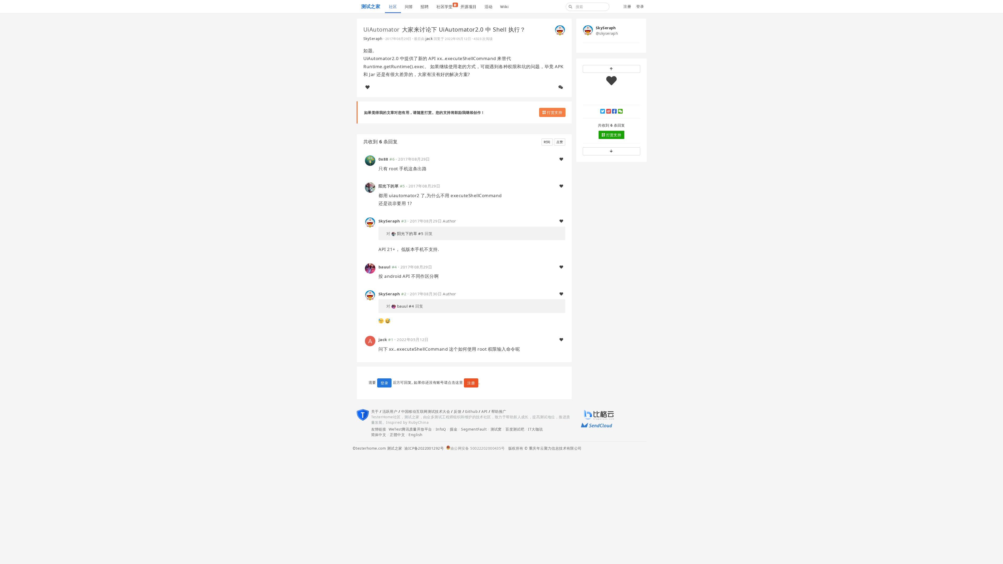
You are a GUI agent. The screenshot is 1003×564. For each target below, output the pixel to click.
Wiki (504, 6)
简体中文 (378, 434)
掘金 (453, 429)
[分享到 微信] (620, 111)
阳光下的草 (388, 186)
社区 (393, 6)
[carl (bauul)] (370, 267)
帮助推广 (498, 411)
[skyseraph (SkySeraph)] (560, 30)
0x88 (383, 159)
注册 (627, 6)
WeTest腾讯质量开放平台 (410, 429)
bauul (384, 266)
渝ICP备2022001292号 (423, 448)
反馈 (457, 411)
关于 (375, 411)
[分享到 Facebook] (614, 111)
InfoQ (441, 429)
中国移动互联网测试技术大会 (425, 411)
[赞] (367, 87)
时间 (547, 142)
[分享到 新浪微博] (608, 111)
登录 (640, 6)
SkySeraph (373, 38)
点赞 (559, 142)
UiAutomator (381, 29)
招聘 (425, 6)
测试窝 (496, 429)
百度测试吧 (514, 429)
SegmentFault (474, 429)
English (415, 434)
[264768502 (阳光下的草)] (370, 187)
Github (471, 411)
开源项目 (468, 6)
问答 (409, 6)
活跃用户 (390, 411)
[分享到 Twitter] (602, 111)
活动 (489, 6)
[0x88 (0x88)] (370, 160)
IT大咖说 (535, 429)
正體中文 (397, 434)
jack (429, 38)
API (484, 411)
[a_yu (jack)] (370, 340)
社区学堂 (446, 6)
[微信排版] (560, 87)
